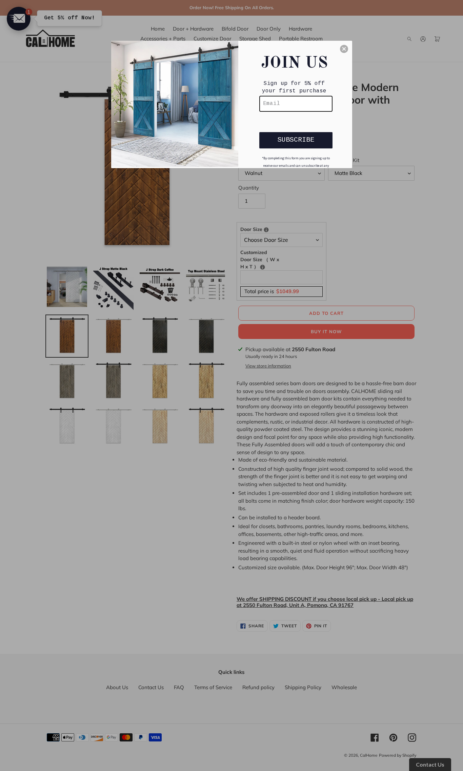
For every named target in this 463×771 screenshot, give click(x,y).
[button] (344, 49)
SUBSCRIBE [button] (296, 140)
